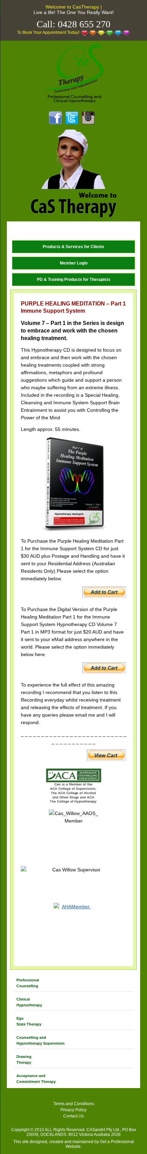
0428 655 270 (84, 24)
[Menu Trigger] (16, 230)
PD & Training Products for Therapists (73, 279)
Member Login (74, 263)
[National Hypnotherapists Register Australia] (73, 928)
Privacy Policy (73, 1110)
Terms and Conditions (73, 1103)
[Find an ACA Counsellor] (73, 786)
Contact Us (73, 1116)
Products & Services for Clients (73, 246)
